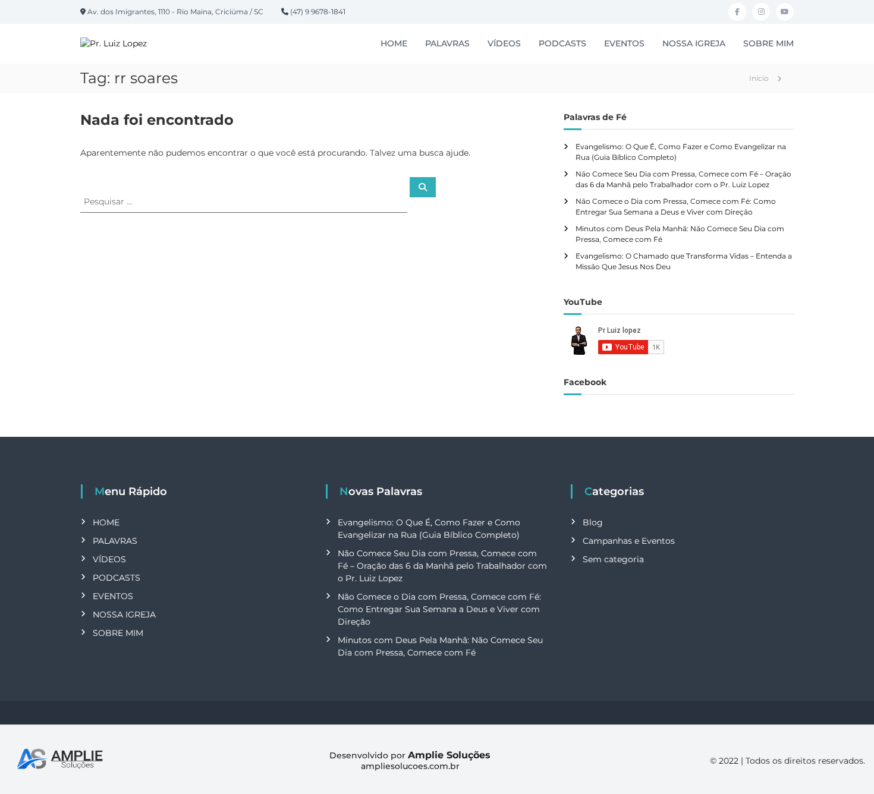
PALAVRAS (447, 43)
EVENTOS (624, 43)
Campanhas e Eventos (629, 540)
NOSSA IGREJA (693, 43)
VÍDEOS (504, 43)
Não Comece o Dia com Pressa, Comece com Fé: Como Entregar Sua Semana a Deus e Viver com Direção (439, 609)
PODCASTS (562, 43)
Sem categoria (613, 559)
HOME (394, 43)
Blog (593, 522)
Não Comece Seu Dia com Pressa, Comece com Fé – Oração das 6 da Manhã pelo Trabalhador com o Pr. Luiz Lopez (442, 566)
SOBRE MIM (768, 43)
